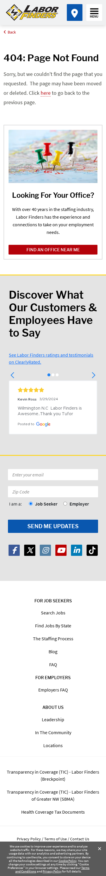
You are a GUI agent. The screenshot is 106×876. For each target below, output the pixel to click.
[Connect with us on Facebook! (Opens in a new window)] (14, 550)
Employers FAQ (53, 690)
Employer (79, 504)
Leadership (53, 719)
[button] (13, 375)
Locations (53, 745)
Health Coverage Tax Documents (53, 812)
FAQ (53, 664)
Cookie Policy (68, 861)
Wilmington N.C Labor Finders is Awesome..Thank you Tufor (50, 411)
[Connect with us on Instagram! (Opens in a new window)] (45, 550)
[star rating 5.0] (53, 390)
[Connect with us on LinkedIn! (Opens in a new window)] (76, 550)
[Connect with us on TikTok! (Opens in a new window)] (92, 550)
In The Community (53, 732)
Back (12, 32)
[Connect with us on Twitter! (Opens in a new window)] (29, 550)
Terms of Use (55, 839)
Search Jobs (53, 613)
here (46, 92)
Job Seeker (46, 504)
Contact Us (79, 839)
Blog (53, 651)
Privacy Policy (52, 871)
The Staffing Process (53, 638)
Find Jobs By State (53, 626)
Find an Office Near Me (53, 249)
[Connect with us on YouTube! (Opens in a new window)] (61, 550)
